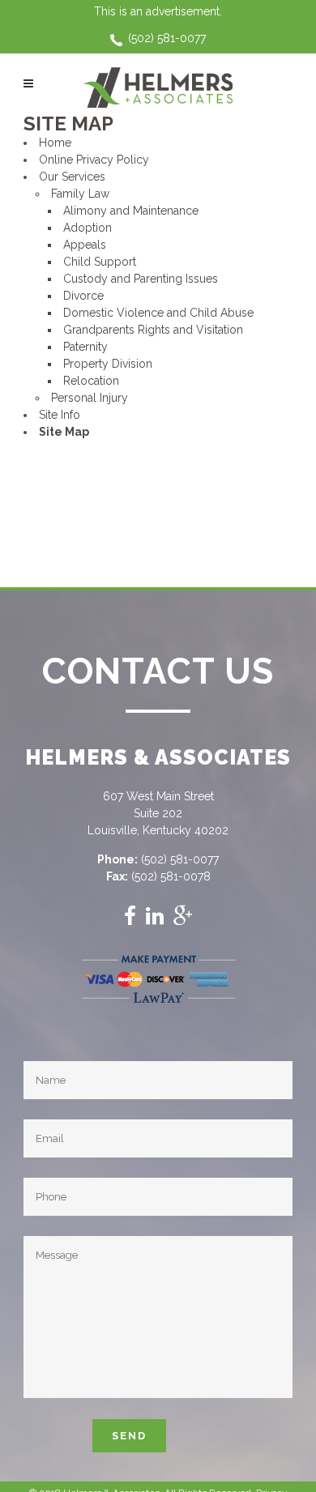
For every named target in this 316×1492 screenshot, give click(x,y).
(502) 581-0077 (167, 38)
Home (55, 142)
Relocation (91, 380)
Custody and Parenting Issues (140, 278)
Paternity (85, 346)
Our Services (72, 176)
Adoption (87, 227)
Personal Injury (89, 397)
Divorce (83, 295)
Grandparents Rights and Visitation (153, 329)
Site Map (64, 431)
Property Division (107, 363)
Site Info (59, 414)
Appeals (84, 244)
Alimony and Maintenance (131, 210)
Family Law (80, 193)
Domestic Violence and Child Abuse (158, 312)
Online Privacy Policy (94, 159)
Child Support (99, 261)
